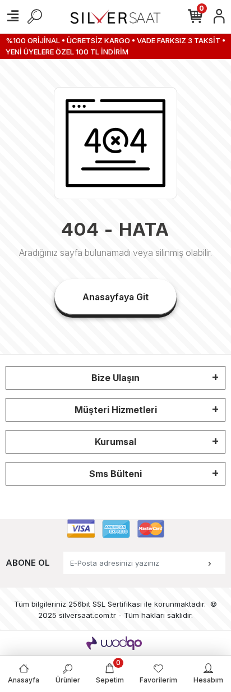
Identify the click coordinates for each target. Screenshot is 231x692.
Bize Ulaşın (115, 377)
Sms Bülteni (115, 473)
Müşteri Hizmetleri (116, 409)
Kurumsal (115, 441)
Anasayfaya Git (115, 297)
